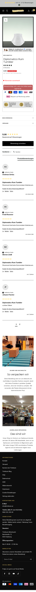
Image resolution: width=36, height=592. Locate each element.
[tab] (26, 159)
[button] (18, 66)
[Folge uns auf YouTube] (13, 573)
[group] (18, 134)
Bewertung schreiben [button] (18, 143)
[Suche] (7, 11)
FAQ (3, 475)
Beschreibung (7, 118)
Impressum (6, 489)
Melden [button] (7, 191)
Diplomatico (7, 55)
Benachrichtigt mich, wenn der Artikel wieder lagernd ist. (18, 87)
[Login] (29, 11)
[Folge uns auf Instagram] (9, 573)
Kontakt (4, 461)
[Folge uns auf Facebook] (4, 573)
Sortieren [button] (6, 152)
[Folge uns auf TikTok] (18, 573)
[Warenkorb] (33, 11)
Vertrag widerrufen (8, 496)
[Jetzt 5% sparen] (31, 559)
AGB (3, 482)
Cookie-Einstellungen (9, 492)
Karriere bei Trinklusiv (9, 468)
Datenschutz (6, 478)
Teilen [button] (11, 191)
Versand (5, 123)
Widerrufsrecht (7, 485)
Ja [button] (3, 191)
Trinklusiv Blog (7, 471)
